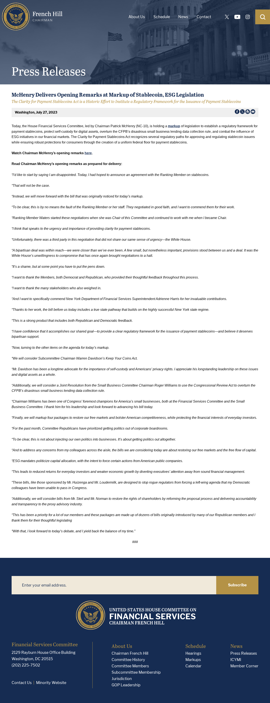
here (88, 153)
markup (174, 126)
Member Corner (244, 666)
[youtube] (237, 17)
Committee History (128, 659)
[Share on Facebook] (237, 112)
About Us (136, 17)
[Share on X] (242, 112)
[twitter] (227, 17)
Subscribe (237, 585)
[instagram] (248, 17)
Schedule (161, 17)
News (183, 17)
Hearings (193, 653)
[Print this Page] (247, 112)
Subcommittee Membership (136, 672)
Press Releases (243, 653)
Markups (193, 659)
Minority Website (51, 682)
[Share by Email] (253, 112)
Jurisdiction (122, 678)
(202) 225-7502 (26, 665)
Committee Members (130, 666)
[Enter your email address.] (114, 585)
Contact (204, 17)
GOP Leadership (126, 685)
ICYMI (235, 659)
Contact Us (22, 682)
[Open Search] (262, 16)
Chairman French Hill (130, 653)
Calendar (193, 666)
